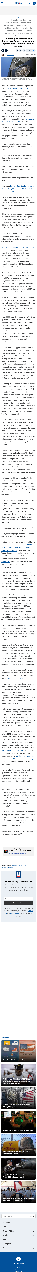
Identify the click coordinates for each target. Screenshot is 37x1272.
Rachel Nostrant (10, 55)
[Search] (29, 3)
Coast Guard (18, 1269)
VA (18, 17)
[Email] (23, 50)
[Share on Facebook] (17, 50)
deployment (5, 561)
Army (18, 1267)
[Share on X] (20, 50)
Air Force (18, 1265)
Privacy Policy (14, 913)
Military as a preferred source (18, 853)
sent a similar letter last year (12, 751)
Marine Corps (18, 1271)
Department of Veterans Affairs (20, 88)
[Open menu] (2, 3)
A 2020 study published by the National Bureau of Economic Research (17, 547)
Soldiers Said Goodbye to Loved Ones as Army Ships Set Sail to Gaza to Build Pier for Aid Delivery (18, 189)
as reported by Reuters (16, 678)
